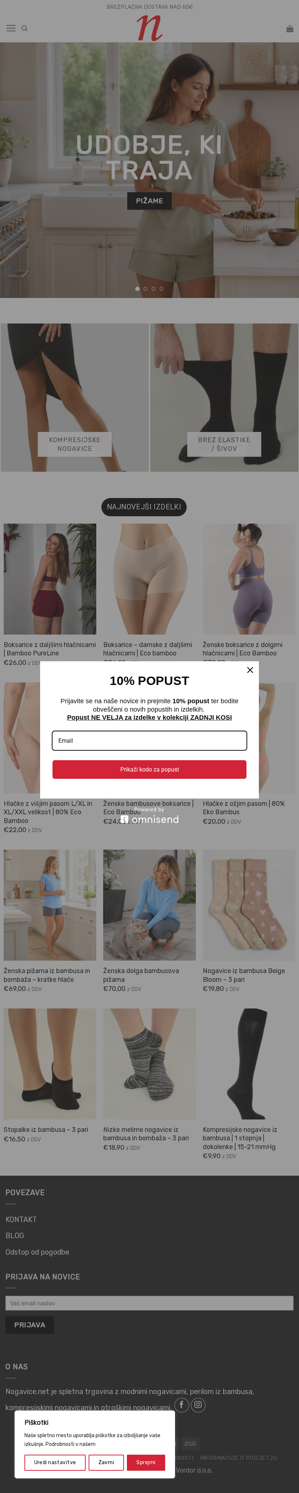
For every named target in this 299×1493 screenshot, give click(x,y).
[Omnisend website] (149, 815)
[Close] (250, 670)
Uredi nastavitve (55, 1462)
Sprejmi (145, 1462)
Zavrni (106, 1462)
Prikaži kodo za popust (149, 769)
